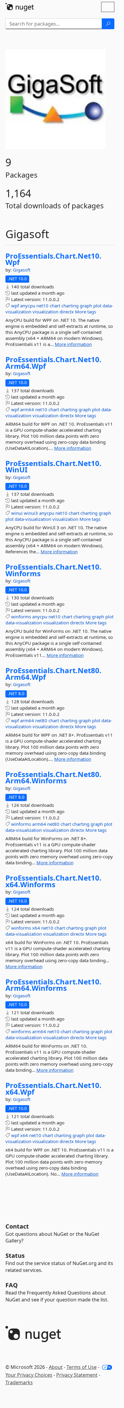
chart (55, 306)
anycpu (27, 306)
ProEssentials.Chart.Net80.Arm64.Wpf (53, 673)
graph (86, 306)
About (56, 1367)
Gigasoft (21, 270)
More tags (85, 312)
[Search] (108, 23)
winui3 (31, 513)
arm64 (27, 409)
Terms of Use (82, 1367)
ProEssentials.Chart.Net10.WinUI (53, 466)
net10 (42, 306)
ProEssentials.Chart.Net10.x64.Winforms (53, 881)
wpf (15, 306)
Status (15, 1255)
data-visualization (33, 519)
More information (73, 344)
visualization (45, 312)
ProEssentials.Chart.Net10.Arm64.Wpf (53, 362)
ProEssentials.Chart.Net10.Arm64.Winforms (53, 984)
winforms (21, 617)
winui (17, 513)
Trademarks (19, 1382)
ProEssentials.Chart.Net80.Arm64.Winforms (53, 777)
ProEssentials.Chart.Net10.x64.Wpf (53, 1088)
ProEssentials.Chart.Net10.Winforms (53, 570)
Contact (17, 1226)
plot (97, 306)
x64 (36, 928)
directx (67, 312)
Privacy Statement (77, 1375)
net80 (41, 720)
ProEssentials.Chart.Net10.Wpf (53, 259)
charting (70, 306)
